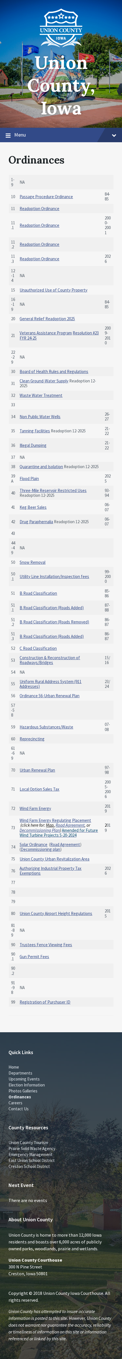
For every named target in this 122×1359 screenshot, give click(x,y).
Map (50, 825)
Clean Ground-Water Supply (44, 381)
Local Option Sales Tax (39, 789)
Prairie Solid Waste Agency (32, 1148)
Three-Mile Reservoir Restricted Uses (53, 490)
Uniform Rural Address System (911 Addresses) (50, 684)
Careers (15, 1102)
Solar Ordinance (33, 844)
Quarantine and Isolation (41, 466)
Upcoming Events (24, 1079)
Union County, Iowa (61, 85)
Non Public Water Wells (40, 416)
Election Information (27, 1085)
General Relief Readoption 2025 (47, 318)
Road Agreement (70, 825)
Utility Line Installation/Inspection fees (54, 576)
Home (14, 1067)
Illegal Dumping (33, 445)
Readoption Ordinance (39, 208)
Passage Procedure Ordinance (46, 196)
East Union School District (32, 1160)
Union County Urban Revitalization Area (54, 859)
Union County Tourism (28, 1142)
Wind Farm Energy (35, 808)
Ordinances (20, 1097)
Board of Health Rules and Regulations (54, 371)
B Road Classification (38, 593)
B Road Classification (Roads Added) (52, 607)
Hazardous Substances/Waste (46, 727)
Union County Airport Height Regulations (56, 913)
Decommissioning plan (40, 849)
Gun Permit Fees (34, 956)
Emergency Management (30, 1154)
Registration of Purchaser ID (45, 1002)
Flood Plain (29, 478)
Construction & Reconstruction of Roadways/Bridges (50, 660)
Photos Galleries (23, 1091)
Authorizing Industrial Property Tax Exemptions (50, 871)
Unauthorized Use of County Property (53, 290)
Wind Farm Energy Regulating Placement (55, 820)
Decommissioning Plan (40, 830)
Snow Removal (32, 562)
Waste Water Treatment (41, 395)
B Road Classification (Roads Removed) (54, 622)
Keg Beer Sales (33, 507)
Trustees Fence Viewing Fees (46, 944)
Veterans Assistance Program (46, 333)
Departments (20, 1073)
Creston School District (29, 1166)
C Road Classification (38, 648)
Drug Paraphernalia (36, 521)
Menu (20, 134)
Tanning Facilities (35, 431)
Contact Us (19, 1108)
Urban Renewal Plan (37, 770)
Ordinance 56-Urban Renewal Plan (49, 695)
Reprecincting (32, 739)
